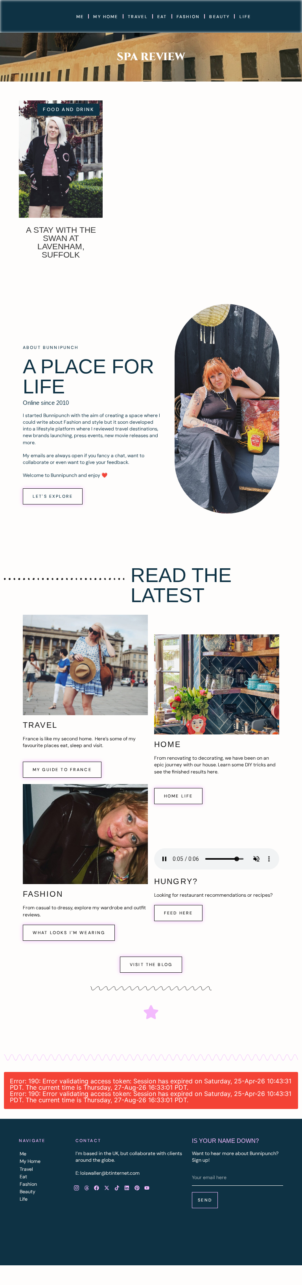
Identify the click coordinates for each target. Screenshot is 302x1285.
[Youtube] (147, 1188)
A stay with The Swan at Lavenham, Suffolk (61, 242)
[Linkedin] (127, 1188)
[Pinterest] (137, 1188)
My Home (105, 16)
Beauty (219, 16)
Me (80, 16)
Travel (138, 16)
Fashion (188, 16)
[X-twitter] (107, 1188)
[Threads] (86, 1188)
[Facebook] (97, 1188)
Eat (162, 16)
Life (245, 16)
